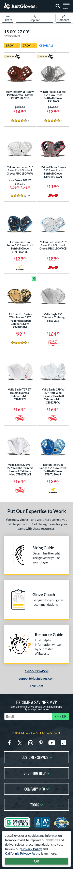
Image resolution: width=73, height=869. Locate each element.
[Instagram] (30, 742)
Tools (34, 804)
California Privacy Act (21, 853)
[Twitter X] (20, 742)
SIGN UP (60, 716)
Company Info (34, 788)
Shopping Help (35, 772)
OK (36, 861)
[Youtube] (51, 742)
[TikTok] (63, 742)
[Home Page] (20, 6)
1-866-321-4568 (36, 671)
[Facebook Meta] (9, 742)
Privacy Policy (31, 849)
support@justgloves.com (36, 678)
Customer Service (34, 757)
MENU (67, 7)
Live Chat (36, 686)
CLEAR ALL (46, 45)
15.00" (10, 45)
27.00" (27, 45)
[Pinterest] (41, 742)
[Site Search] (57, 6)
